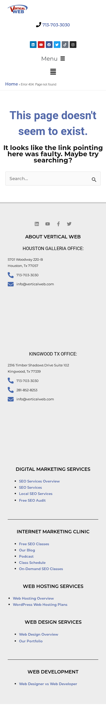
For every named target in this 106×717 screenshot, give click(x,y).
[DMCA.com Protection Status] (20, 711)
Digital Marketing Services (53, 469)
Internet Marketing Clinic (53, 532)
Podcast (26, 556)
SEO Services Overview (39, 481)
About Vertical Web (53, 237)
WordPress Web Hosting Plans (40, 605)
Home (11, 84)
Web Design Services (53, 622)
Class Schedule (32, 563)
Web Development (53, 672)
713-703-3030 (56, 25)
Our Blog (27, 550)
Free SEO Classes (34, 544)
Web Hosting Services (53, 587)
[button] (53, 59)
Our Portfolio (31, 641)
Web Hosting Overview (33, 598)
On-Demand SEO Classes (41, 569)
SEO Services (31, 487)
